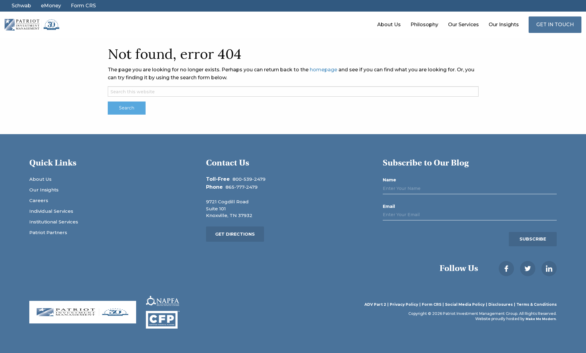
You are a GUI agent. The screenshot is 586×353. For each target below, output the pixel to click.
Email (389, 206)
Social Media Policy (465, 304)
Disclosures (500, 304)
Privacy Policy (404, 304)
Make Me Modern (541, 319)
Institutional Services (53, 221)
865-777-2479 (242, 187)
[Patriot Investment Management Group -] (32, 24)
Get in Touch (555, 24)
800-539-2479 (249, 179)
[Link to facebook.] (506, 268)
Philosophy (424, 24)
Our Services (463, 24)
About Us (389, 24)
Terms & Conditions (536, 304)
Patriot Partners (48, 232)
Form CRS (83, 5)
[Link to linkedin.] (549, 268)
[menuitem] (389, 24)
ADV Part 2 (375, 304)
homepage (323, 70)
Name (389, 180)
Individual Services (51, 211)
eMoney (51, 5)
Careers (38, 200)
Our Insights (504, 24)
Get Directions (235, 234)
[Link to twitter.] (527, 268)
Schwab (21, 5)
